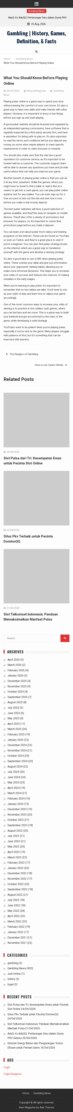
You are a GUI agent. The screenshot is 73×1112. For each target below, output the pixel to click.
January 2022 (15, 932)
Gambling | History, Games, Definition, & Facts (36, 37)
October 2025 (15, 691)
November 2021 (17, 942)
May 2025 (13, 718)
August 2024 (15, 766)
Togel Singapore (13, 1073)
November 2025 (17, 686)
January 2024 (15, 804)
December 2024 (17, 745)
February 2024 (16, 798)
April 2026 (13, 659)
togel (10, 984)
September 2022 (17, 889)
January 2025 (15, 739)
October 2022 (15, 884)
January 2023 (15, 868)
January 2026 (15, 675)
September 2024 (17, 761)
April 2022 (13, 916)
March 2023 (14, 857)
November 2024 (17, 750)
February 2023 (16, 862)
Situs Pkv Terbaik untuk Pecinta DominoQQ (32, 1014)
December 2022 (17, 873)
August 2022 (15, 894)
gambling (12, 963)
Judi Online (14, 973)
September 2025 (17, 697)
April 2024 (13, 787)
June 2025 (13, 713)
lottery (11, 979)
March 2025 (14, 729)
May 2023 (13, 846)
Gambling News (16, 968)
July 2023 (13, 836)
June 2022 (13, 905)
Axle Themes (47, 1107)
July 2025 (13, 707)
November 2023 (17, 814)
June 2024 (13, 777)
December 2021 (17, 937)
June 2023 (13, 841)
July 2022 (13, 900)
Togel (7, 1067)
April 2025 (13, 723)
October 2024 (15, 755)
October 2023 (15, 819)
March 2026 (14, 665)
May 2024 (13, 782)
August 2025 (15, 702)
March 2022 (14, 921)
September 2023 (17, 825)
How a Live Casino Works (49, 364)
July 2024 (13, 771)
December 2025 (17, 681)
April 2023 (13, 852)
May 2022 (13, 910)
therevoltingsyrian (36, 90)
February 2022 (16, 926)
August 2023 (15, 830)
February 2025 (16, 734)
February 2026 (16, 670)
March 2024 (14, 793)
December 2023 (17, 809)
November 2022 (17, 878)
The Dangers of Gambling (24, 354)
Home (25, 1093)
